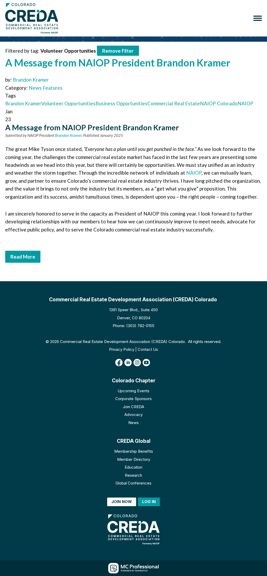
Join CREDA (133, 406)
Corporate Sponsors (133, 398)
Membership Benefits (133, 451)
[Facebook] (119, 362)
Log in (149, 501)
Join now (121, 501)
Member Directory (133, 459)
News (133, 422)
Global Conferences (133, 483)
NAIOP (245, 103)
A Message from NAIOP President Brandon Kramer (117, 63)
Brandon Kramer (31, 80)
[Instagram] (137, 362)
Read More (22, 257)
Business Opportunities (121, 103)
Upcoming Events (133, 390)
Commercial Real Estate (173, 103)
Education (133, 467)
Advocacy (133, 414)
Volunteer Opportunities (68, 103)
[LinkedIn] (128, 362)
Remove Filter (118, 51)
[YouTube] (146, 362)
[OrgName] (31, 18)
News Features (46, 88)
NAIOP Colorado (219, 103)
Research (133, 475)
